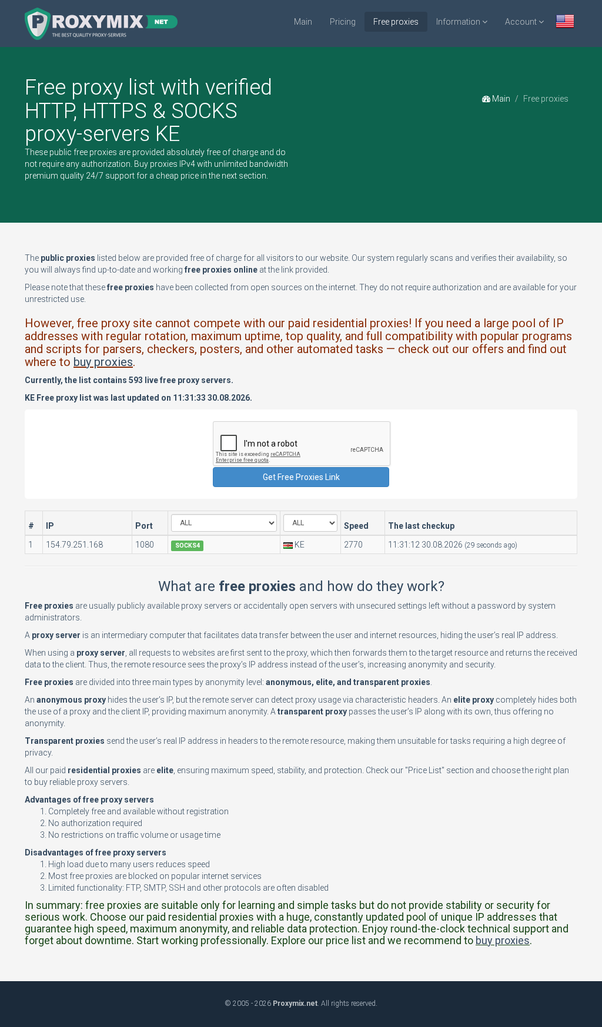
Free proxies (396, 21)
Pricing (343, 21)
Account (522, 21)
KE (300, 544)
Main (303, 21)
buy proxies (103, 362)
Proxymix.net (295, 1003)
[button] (565, 22)
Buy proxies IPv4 (164, 164)
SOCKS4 (187, 545)
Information (459, 21)
